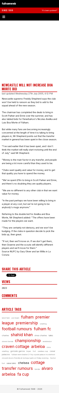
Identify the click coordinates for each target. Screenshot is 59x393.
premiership (27, 323)
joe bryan (15, 318)
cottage (38, 362)
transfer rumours (17, 368)
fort (34, 351)
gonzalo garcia (17, 351)
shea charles (40, 335)
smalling (43, 324)
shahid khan (22, 334)
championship (28, 340)
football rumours (17, 328)
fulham (27, 317)
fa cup (23, 374)
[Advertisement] (29, 51)
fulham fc (42, 328)
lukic (51, 335)
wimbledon (47, 341)
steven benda (7, 341)
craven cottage (15, 346)
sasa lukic (11, 363)
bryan (28, 351)
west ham (6, 318)
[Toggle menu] (29, 17)
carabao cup (43, 351)
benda (37, 369)
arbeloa (38, 346)
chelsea (23, 363)
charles (5, 335)
